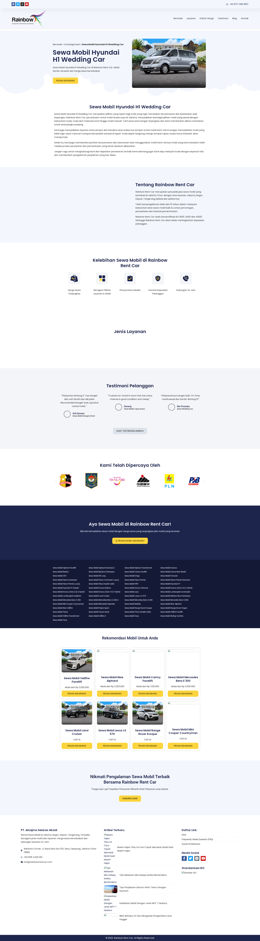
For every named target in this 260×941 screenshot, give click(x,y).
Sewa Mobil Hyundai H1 (170, 584)
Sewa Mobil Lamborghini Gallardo (67, 596)
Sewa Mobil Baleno (61, 572)
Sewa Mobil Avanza (168, 568)
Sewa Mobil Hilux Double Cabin (101, 584)
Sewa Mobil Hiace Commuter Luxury (104, 580)
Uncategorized (72, 44)
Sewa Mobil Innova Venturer (136, 588)
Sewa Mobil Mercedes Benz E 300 (67, 600)
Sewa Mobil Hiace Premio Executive (175, 580)
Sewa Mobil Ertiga (132, 576)
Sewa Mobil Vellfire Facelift (171, 612)
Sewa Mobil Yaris (60, 620)
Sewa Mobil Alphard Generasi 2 (102, 568)
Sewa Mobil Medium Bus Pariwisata (175, 596)
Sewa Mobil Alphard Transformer (138, 568)
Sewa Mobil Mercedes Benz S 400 (138, 600)
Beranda (178, 18)
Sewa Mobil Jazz (132, 592)
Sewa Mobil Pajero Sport (99, 608)
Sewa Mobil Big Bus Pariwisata (102, 572)
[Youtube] (27, 4)
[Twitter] (18, 4)
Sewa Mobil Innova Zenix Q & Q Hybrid (69, 592)
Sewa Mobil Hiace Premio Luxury (66, 584)
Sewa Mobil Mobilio (133, 604)
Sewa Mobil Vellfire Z (97, 616)
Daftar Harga (207, 18)
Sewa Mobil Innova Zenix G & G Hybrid (176, 588)
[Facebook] (13, 4)
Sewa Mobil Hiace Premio (135, 580)
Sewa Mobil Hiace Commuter (65, 580)
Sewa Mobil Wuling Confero (171, 616)
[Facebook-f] (184, 858)
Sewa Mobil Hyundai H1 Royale (66, 588)
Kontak (244, 18)
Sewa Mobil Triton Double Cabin (138, 612)
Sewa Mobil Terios (60, 612)
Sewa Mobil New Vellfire (63, 608)
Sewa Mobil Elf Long (97, 576)
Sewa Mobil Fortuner (169, 576)
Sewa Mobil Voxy (132, 616)
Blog (234, 18)
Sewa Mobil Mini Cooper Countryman (68, 604)
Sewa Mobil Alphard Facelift (64, 568)
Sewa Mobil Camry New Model (173, 572)
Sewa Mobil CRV (59, 576)
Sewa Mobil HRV (131, 584)
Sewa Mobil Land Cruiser (99, 596)
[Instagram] (22, 4)
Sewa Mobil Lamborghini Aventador (175, 592)
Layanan (191, 18)
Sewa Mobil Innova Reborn (100, 588)
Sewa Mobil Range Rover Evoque (138, 608)
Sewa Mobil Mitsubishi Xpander (102, 604)
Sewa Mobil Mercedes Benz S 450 (174, 600)
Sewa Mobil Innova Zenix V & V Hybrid (104, 592)
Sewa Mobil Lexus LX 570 (135, 596)
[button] (56, 481)
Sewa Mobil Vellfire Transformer (66, 616)
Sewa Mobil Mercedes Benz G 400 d (103, 600)
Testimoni (223, 18)
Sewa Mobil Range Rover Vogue (173, 608)
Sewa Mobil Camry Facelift (136, 572)
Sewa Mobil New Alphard (170, 604)
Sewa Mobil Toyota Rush (99, 612)
